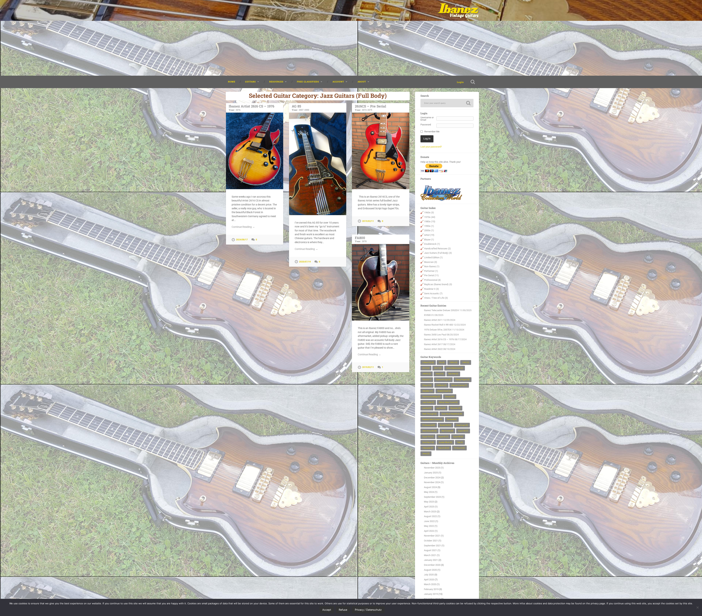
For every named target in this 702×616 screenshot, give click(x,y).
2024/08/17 (242, 239)
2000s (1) (429, 230)
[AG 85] (317, 164)
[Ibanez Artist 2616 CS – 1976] (254, 151)
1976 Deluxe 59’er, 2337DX (438, 329)
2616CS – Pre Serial (370, 107)
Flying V (426, 385)
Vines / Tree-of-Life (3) (436, 297)
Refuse (343, 609)
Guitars (250, 81)
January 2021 (431, 560)
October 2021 (431, 540)
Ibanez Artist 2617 (433, 344)
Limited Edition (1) (433, 257)
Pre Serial (452, 419)
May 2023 (429, 501)
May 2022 (429, 526)
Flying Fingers (462, 380)
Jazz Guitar (428, 402)
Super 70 (427, 437)
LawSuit (426, 408)
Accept (326, 609)
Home (231, 81)
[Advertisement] (351, 48)
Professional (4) (432, 280)
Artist (440, 374)
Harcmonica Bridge (431, 397)
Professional (428, 425)
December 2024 (432, 477)
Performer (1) (431, 271)
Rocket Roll (445, 425)
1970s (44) (429, 217)
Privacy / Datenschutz (368, 609)
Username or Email (427, 118)
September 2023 (432, 497)
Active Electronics (454, 368)
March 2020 (430, 584)
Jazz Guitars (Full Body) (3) (438, 253)
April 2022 (429, 531)
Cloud (426, 380)
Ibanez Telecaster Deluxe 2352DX (441, 310)
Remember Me (431, 132)
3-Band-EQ (428, 362)
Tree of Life (443, 448)
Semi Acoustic (429, 431)
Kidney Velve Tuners (448, 402)
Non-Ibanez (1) (431, 266)
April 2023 (429, 506)
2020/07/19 (305, 261)
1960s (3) (429, 212)
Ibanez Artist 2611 (433, 320)
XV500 (427, 315)
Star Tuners (447, 431)
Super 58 (463, 431)
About (362, 81)
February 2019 (431, 589)
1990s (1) (429, 226)
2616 (425, 368)
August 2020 (430, 569)
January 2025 (431, 472)
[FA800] (380, 282)
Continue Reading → (243, 226)
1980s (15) (429, 221)
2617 (437, 368)
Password (425, 125)
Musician (455, 408)
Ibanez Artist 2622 (433, 349)
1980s (453, 362)
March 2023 (430, 511)
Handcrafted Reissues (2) (437, 248)
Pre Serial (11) (431, 275)
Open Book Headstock (451, 414)
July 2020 (429, 574)
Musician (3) (430, 262)
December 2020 (432, 565)
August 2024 (430, 487)
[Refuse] (697, 607)
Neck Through (429, 414)
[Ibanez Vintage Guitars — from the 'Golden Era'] (458, 10)
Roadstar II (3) (431, 289)
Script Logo (462, 425)
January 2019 (431, 594)
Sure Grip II (428, 442)
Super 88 (458, 437)
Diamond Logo (443, 380)
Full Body (441, 385)
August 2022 (430, 516)
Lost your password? (431, 146)
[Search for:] (446, 103)
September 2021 (432, 545)
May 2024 (429, 492)
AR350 (426, 374)
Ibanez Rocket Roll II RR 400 (438, 324)
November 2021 (432, 535)
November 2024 (432, 482)
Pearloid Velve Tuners (432, 419)
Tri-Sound (459, 448)
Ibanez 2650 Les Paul (435, 334)
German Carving (459, 385)
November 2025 (432, 467)
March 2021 (430, 555)
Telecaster (427, 448)
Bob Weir (453, 374)
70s (441, 362)
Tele (460, 442)
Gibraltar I (427, 391)
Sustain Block (445, 442)
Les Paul (441, 408)
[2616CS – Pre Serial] (380, 151)
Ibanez (449, 397)
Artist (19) (429, 235)
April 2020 (429, 579)
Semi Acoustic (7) (433, 293)
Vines (425, 454)
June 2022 (429, 521)
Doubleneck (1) (432, 244)
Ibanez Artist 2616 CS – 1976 (251, 107)
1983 (465, 362)
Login (460, 82)
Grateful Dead (444, 391)
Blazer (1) (429, 239)
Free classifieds (308, 81)
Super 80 (443, 437)
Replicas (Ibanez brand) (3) (438, 284)
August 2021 (430, 550)
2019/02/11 (368, 221)
